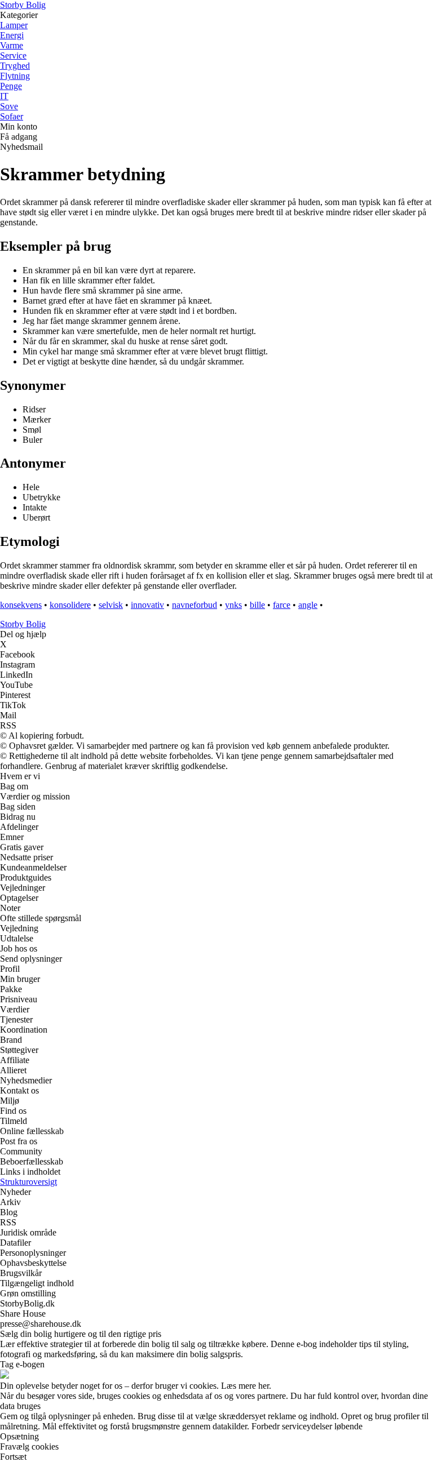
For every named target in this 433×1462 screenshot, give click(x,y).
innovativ (147, 605)
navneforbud (194, 605)
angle (307, 605)
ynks (233, 605)
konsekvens (21, 605)
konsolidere (70, 605)
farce (281, 605)
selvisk (111, 605)
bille (257, 605)
